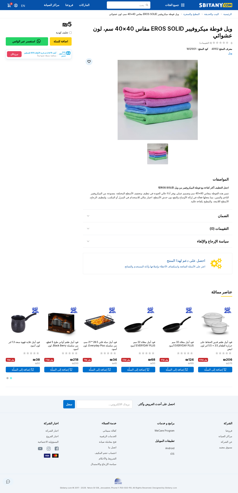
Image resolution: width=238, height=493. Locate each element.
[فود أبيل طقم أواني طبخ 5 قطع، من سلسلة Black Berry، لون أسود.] (61, 322)
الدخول (16, 5)
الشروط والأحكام (107, 458)
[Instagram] (49, 449)
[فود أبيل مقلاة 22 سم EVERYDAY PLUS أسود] (138, 322)
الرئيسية (227, 14)
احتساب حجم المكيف (105, 452)
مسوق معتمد (225, 447)
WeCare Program (164, 430)
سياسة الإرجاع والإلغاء (213, 241)
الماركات (84, 5)
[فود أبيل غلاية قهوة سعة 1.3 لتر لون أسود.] (23, 322)
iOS (172, 453)
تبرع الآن (14, 54)
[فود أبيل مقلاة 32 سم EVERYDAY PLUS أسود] (177, 322)
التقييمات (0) (219, 228)
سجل (69, 404)
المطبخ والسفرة (191, 14)
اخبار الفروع (52, 436)
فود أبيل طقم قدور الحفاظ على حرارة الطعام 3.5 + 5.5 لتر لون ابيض (216, 345)
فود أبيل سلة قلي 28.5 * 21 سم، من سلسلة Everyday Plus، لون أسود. (100, 345)
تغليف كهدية (62, 32)
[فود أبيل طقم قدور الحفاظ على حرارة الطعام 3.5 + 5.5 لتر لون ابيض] (215, 322)
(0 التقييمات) (215, 42)
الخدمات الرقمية (108, 436)
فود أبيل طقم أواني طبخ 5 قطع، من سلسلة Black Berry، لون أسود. (62, 345)
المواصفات (221, 179)
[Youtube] (40, 449)
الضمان (223, 216)
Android (169, 448)
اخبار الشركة (52, 430)
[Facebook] (57, 449)
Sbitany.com (171, 488)
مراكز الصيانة (51, 5)
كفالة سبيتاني (109, 430)
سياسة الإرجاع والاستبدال (103, 464)
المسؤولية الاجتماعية (48, 441)
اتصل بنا (112, 447)
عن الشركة (226, 441)
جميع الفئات (172, 5)
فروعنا (69, 5)
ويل (230, 53)
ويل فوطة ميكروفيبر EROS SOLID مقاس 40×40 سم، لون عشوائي (144, 14)
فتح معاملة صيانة (107, 441)
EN (23, 5)
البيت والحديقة (211, 14)
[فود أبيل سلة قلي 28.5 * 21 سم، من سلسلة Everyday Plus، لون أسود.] (100, 322)
